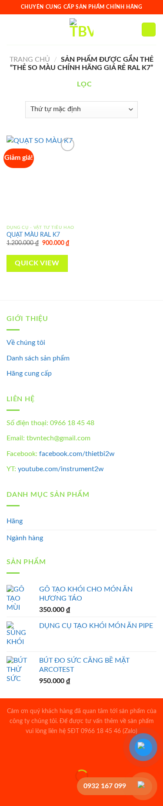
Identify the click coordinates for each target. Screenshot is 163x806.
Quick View (37, 263)
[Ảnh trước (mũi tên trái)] (8, 791)
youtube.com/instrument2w (61, 469)
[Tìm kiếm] (132, 29)
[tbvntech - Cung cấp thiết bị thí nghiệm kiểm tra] (81, 29)
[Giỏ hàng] (149, 30)
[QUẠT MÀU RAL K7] (42, 177)
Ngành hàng (25, 538)
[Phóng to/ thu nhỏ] (34, 754)
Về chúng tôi (26, 342)
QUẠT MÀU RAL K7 (33, 235)
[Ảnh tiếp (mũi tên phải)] (34, 791)
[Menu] (12, 29)
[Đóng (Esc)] (8, 754)
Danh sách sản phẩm (38, 358)
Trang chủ (30, 59)
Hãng (15, 521)
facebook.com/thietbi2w (77, 453)
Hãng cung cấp (29, 373)
